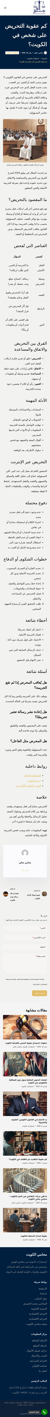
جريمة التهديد (34, 780)
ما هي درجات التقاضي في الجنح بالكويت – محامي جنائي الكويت (28, 1198)
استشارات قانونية (12, 53)
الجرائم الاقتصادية (38, 1313)
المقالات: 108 (25, 870)
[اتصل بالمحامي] (44, 1412)
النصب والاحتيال (39, 1355)
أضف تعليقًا (40, 956)
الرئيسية (43, 1288)
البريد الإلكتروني (38, 937)
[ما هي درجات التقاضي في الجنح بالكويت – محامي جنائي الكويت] (25, 1180)
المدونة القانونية (39, 1308)
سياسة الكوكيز (39, 1365)
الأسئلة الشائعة (39, 1340)
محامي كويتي (18, 1261)
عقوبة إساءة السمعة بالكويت (33, 1236)
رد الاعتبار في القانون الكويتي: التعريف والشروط (29, 1121)
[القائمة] (5, 8)
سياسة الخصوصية (26, 1413)
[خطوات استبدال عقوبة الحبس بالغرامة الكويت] (25, 1027)
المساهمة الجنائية (32, 775)
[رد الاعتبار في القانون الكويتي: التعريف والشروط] (25, 1104)
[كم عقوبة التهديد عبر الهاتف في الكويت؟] (25, 1143)
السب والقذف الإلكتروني (28, 785)
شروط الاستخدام (40, 1413)
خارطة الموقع (40, 1345)
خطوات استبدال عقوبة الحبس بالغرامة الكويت (26, 1043)
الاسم (42, 928)
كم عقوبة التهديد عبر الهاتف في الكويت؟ (28, 1159)
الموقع (42, 947)
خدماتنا (43, 1293)
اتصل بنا (43, 1371)
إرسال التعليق (39, 993)
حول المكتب (40, 1298)
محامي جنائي (17, 1047)
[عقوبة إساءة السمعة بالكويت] (25, 1220)
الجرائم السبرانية (38, 1360)
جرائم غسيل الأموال (37, 1350)
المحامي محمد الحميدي (35, 1303)
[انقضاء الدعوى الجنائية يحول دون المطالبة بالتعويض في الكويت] (25, 1064)
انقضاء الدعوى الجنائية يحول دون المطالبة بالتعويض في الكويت (28, 1081)
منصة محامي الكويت (36, 1324)
